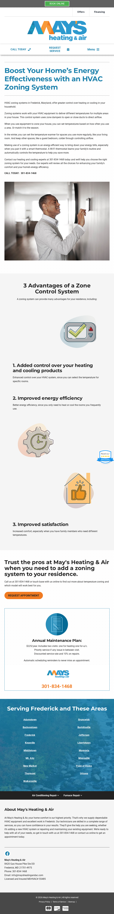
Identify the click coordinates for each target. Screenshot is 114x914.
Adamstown (30, 719)
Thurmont (30, 773)
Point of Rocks (84, 765)
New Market (30, 765)
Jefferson (84, 735)
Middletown (30, 750)
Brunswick (84, 719)
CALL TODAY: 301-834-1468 (20, 173)
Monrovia (84, 750)
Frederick (30, 735)
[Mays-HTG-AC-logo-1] (57, 19)
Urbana (84, 773)
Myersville (84, 758)
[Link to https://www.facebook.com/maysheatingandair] (7, 854)
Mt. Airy (30, 758)
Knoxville (30, 742)
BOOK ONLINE (57, 3)
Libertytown (84, 742)
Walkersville (30, 781)
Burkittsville (84, 727)
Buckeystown (30, 727)
